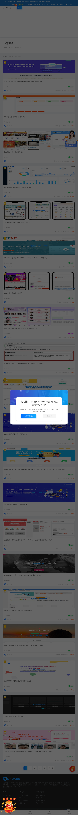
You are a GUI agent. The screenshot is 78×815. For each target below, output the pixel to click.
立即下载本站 (29, 416)
